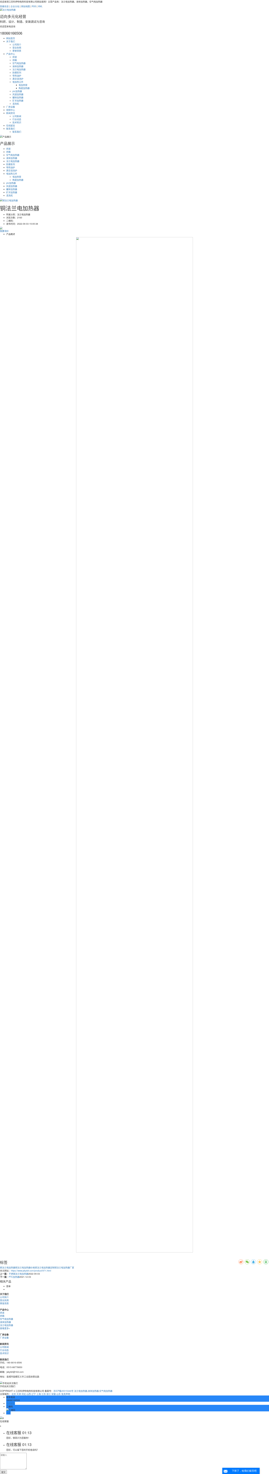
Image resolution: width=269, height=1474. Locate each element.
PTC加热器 (14, 1276)
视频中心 (10, 109)
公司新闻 (16, 116)
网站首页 (10, 38)
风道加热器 (17, 94)
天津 (19, 1393)
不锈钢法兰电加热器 (18, 1273)
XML (40, 6)
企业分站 (15, 6)
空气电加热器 (19, 63)
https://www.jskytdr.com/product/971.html (31, 1270)
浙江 (48, 1393)
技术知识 (16, 122)
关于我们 (10, 41)
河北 (23, 1393)
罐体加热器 (17, 97)
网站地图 (25, 6)
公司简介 (16, 44)
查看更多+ (5, 1328)
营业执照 (16, 47)
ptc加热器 (17, 91)
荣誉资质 (16, 50)
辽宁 (33, 1393)
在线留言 (10, 125)
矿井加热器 (17, 100)
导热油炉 (16, 75)
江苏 (43, 1393)
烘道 (14, 56)
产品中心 (10, 53)
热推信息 (4, 6)
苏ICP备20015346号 (63, 1390)
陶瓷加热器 (24, 88)
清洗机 (15, 103)
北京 (14, 1393)
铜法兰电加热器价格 (25, 1267)
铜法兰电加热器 (7, 1267)
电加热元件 (17, 81)
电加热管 (23, 84)
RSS (34, 6)
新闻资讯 (10, 112)
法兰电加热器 (19, 69)
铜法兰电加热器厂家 (64, 1267)
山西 (28, 1393)
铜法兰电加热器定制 (44, 1267)
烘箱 (14, 60)
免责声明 (65, 1393)
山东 (58, 1393)
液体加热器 (17, 66)
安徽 (53, 1393)
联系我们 (10, 128)
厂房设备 (10, 106)
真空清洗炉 (17, 78)
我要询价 (4, 230)
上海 (38, 1393)
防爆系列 (16, 72)
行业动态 (16, 119)
